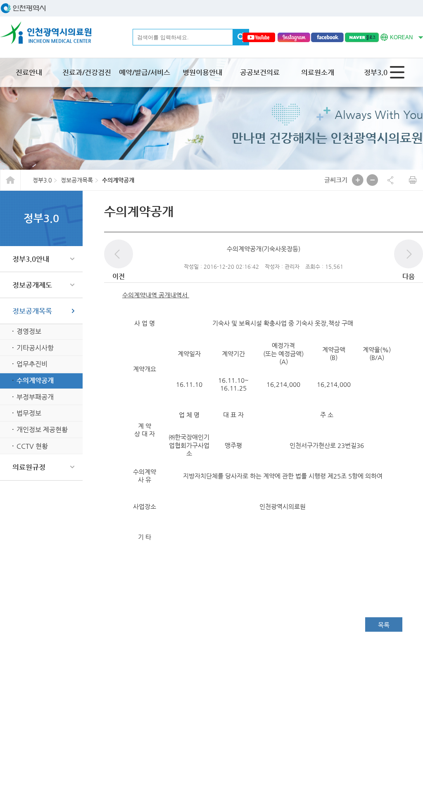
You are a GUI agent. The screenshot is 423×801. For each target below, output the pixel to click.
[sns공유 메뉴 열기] (390, 180)
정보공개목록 (32, 311)
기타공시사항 (35, 348)
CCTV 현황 (32, 446)
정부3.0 (375, 72)
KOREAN (396, 36)
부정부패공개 (35, 397)
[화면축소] (372, 180)
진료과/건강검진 (86, 72)
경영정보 (29, 331)
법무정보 (29, 413)
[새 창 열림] (259, 37)
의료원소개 (317, 72)
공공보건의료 (260, 72)
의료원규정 (28, 467)
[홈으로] (46, 32)
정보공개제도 (32, 285)
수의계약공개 (35, 380)
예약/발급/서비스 (144, 72)
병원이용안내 (202, 72)
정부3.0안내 (30, 259)
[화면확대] (358, 180)
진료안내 (29, 72)
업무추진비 (32, 364)
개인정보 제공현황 (42, 430)
